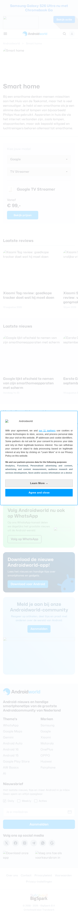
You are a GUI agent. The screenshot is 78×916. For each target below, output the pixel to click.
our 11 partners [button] (47, 430)
